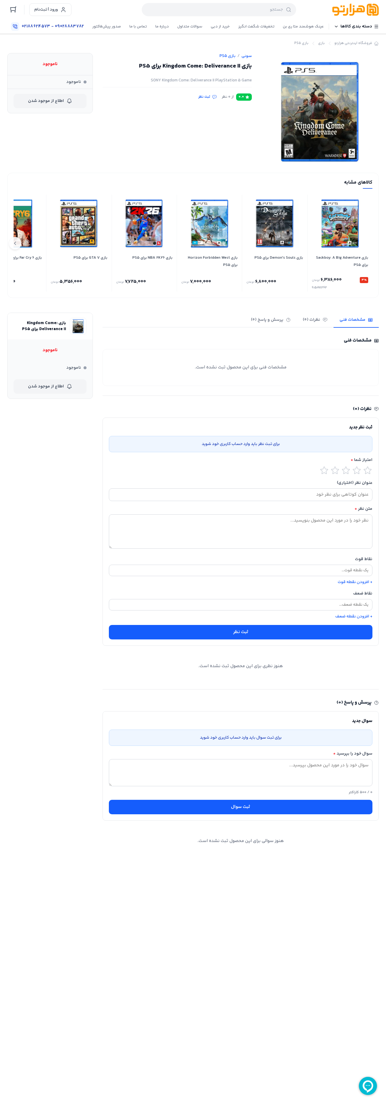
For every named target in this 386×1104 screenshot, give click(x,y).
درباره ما (162, 27)
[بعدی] (15, 243)
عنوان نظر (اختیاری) (354, 483)
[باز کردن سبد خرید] (13, 10)
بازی (321, 43)
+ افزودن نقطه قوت (355, 582)
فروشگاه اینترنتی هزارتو (353, 43)
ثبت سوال (240, 806)
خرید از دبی (220, 27)
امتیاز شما (361, 460)
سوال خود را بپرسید (352, 754)
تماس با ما (138, 27)
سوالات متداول (189, 27)
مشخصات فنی (352, 320)
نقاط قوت (363, 559)
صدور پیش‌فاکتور (106, 27)
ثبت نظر (204, 97)
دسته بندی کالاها (356, 27)
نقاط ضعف (362, 594)
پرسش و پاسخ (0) (267, 320)
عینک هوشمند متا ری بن (303, 27)
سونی (247, 56)
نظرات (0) (311, 320)
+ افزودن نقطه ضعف (353, 617)
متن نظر (363, 509)
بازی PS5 (301, 43)
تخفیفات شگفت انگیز (256, 27)
